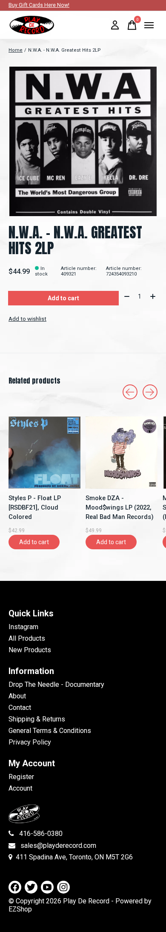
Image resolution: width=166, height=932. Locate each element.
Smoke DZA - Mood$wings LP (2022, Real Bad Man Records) (120, 507)
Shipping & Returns (37, 719)
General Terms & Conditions (50, 731)
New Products (30, 650)
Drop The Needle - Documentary (56, 684)
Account (20, 788)
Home (16, 50)
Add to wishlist (27, 319)
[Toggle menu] (148, 25)
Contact (20, 707)
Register (21, 777)
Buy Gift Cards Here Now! (39, 5)
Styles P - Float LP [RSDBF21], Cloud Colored (35, 507)
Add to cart (63, 298)
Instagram (23, 627)
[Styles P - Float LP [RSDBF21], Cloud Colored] (44, 452)
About (17, 696)
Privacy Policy (30, 742)
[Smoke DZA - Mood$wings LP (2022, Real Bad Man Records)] (121, 452)
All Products (27, 638)
